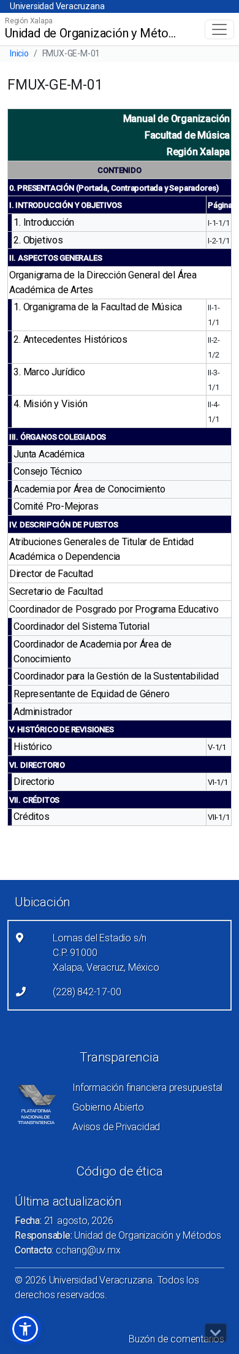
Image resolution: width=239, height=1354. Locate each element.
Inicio (19, 53)
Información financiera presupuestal (147, 1087)
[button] (25, 1329)
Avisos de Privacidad (116, 1127)
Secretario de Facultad (56, 591)
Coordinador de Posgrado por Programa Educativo (114, 609)
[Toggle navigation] (219, 29)
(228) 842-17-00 (87, 992)
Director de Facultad (51, 573)
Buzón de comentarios (176, 1339)
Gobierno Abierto (108, 1107)
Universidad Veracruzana (57, 6)
